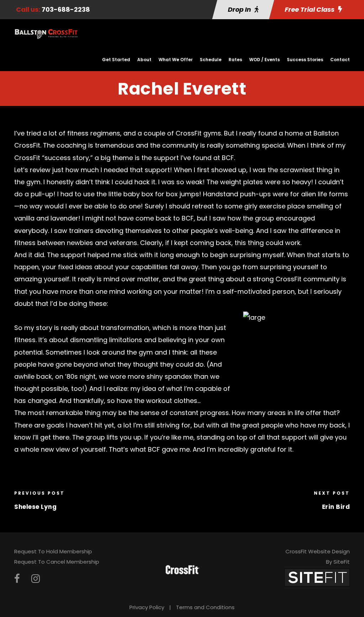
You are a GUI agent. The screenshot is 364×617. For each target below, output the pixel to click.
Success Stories (305, 60)
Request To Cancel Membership (56, 561)
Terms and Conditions (205, 607)
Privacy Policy (146, 607)
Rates (235, 60)
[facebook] (17, 578)
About (144, 60)
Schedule (210, 60)
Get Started (116, 60)
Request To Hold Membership (53, 551)
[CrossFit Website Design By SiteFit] (317, 577)
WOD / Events (264, 60)
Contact (340, 60)
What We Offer (176, 60)
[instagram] (35, 578)
